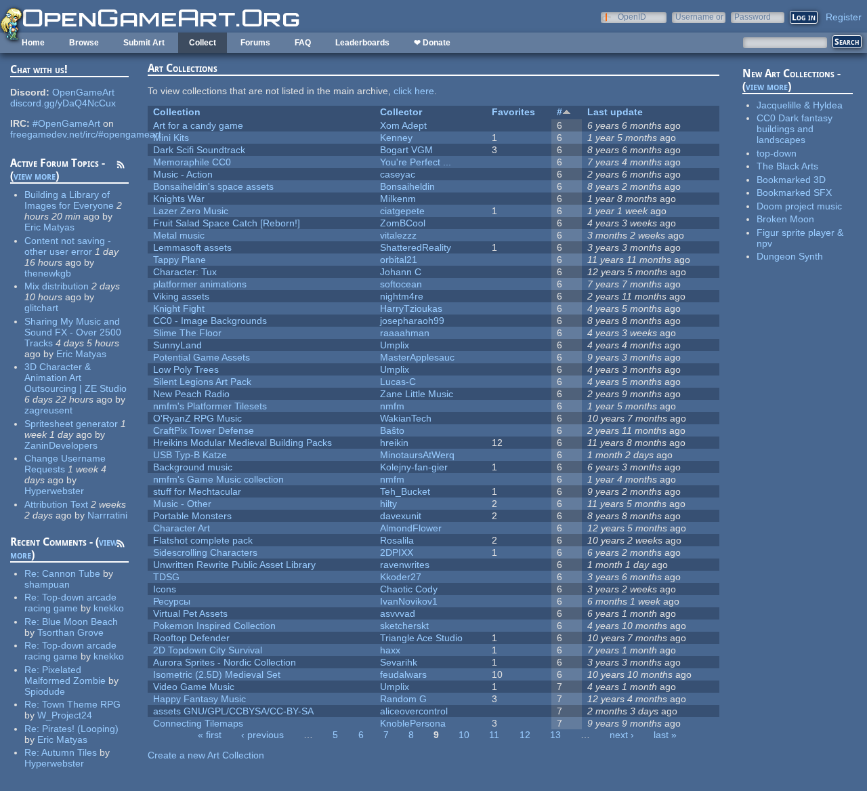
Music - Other (182, 503)
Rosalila (397, 540)
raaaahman (404, 332)
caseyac (397, 174)
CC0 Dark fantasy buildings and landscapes (794, 129)
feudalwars (403, 674)
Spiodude (44, 691)
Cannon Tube (71, 573)
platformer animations (200, 284)
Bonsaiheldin (407, 186)
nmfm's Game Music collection (218, 479)
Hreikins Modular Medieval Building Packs (242, 442)
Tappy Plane (179, 259)
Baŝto (392, 430)
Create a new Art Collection (206, 755)
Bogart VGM (406, 149)
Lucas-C (398, 381)
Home (33, 42)
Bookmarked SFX (794, 192)
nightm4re (401, 296)
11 (494, 734)
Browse (84, 42)
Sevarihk (398, 662)
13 (555, 734)
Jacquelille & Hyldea (800, 105)
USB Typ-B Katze (190, 454)
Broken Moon (785, 219)
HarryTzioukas (411, 308)
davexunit (400, 515)
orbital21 (398, 259)
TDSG (166, 576)
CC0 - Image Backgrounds (210, 320)
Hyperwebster (54, 490)
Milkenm (398, 198)
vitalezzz (398, 235)
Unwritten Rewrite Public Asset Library (234, 564)
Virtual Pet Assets (190, 613)
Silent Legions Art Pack (202, 381)
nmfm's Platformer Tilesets (210, 406)
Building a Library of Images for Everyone (69, 200)
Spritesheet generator (71, 423)
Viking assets (181, 296)
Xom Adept (403, 125)
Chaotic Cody (409, 589)
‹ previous (262, 734)
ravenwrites (404, 564)
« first (209, 734)
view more (35, 175)
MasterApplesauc (417, 357)
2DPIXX (396, 552)
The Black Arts (787, 166)
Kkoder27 (400, 576)
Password (752, 16)
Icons (164, 589)
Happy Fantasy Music (199, 698)
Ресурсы (171, 601)
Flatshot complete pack (203, 540)
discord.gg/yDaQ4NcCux (63, 103)
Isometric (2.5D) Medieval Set (216, 674)
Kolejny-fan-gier (414, 467)
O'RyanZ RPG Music (197, 418)
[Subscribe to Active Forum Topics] (120, 166)
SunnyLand (177, 345)
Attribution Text (56, 504)
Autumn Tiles (69, 752)
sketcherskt (404, 625)
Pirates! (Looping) (80, 728)
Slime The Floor (187, 332)
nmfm (392, 406)
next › (622, 734)
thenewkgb (47, 273)
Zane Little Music (416, 393)
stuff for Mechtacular (197, 491)
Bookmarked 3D (791, 179)
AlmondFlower (411, 528)
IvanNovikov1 (409, 601)
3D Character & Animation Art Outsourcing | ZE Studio (75, 377)
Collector (401, 111)
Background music (192, 467)
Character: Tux (185, 271)
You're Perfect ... (415, 162)
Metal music (179, 235)
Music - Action (183, 174)
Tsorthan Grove (70, 632)
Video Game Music (193, 686)
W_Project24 (64, 715)
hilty (388, 503)
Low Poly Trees (186, 369)
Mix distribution (56, 286)
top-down (777, 153)
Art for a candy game (198, 125)
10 (464, 734)
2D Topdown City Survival (207, 650)
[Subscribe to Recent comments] (120, 545)
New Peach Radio (191, 393)
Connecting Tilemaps (198, 723)
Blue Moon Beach (80, 621)
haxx (390, 650)
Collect (202, 42)
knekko (108, 608)
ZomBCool (402, 223)
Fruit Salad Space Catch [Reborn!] (226, 223)
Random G (403, 698)
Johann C (400, 271)
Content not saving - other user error (67, 246)
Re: (33, 573)
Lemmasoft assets (192, 247)
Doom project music (799, 206)
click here (414, 90)
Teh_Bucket (405, 491)
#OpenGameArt (66, 123)
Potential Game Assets (201, 357)
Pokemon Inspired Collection (214, 625)
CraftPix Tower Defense (203, 430)
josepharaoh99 (412, 320)
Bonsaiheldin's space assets (213, 186)
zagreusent (48, 410)
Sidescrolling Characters (205, 552)
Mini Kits (171, 137)
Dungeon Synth (790, 256)
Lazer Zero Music (190, 210)
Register (844, 17)
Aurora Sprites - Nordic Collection (224, 662)
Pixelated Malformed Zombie (65, 675)
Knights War (179, 198)
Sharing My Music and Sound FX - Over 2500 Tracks (72, 332)
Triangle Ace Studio (421, 637)
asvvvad (397, 613)
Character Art (181, 528)
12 (525, 734)
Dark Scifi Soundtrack (199, 149)
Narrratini (107, 515)
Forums (255, 42)
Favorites (513, 111)
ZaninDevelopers (61, 445)
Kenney (396, 137)
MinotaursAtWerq (417, 454)
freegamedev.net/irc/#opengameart (85, 134)
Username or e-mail (699, 16)
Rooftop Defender (191, 637)
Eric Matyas (49, 227)
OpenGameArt (83, 92)
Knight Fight (179, 308)
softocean (401, 284)
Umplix (394, 345)
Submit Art (144, 42)
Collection (176, 111)
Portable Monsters (192, 515)
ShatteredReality (415, 247)
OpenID (632, 16)
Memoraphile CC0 (192, 162)
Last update (615, 111)
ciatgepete (402, 210)
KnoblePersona (413, 723)
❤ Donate (432, 42)
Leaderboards (362, 42)
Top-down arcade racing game (70, 602)
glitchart (41, 307)
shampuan (47, 584)
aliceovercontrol (414, 711)
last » (665, 734)
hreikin (394, 442)
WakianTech (405, 418)
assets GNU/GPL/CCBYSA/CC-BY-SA (233, 711)
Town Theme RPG (81, 704)
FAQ (303, 42)
